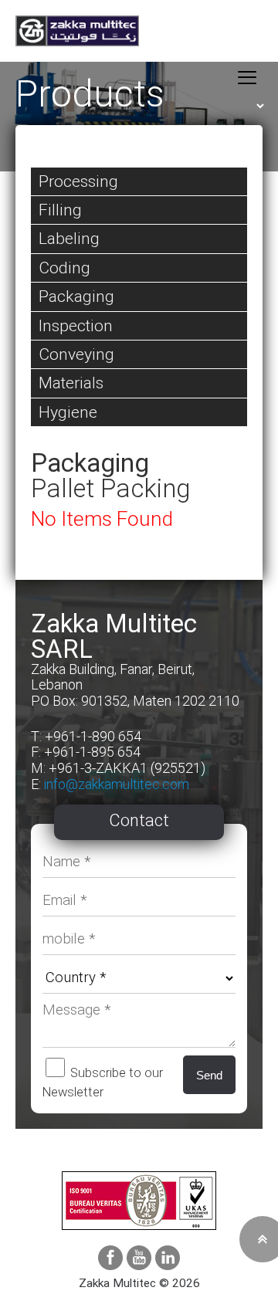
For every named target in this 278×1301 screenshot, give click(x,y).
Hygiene (68, 412)
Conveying (76, 354)
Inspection (76, 325)
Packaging (76, 296)
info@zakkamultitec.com (116, 784)
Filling (60, 209)
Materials (71, 382)
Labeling (69, 238)
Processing (78, 181)
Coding (64, 267)
